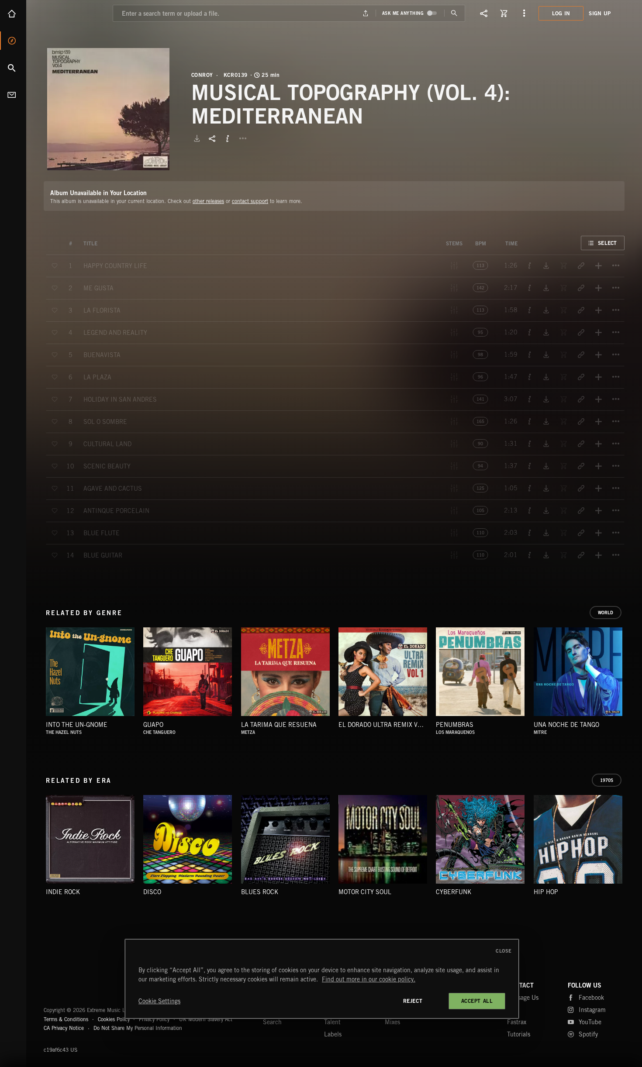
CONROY (202, 75)
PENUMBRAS (454, 724)
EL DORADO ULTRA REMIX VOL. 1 (385, 724)
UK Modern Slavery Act (205, 1019)
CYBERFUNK (453, 891)
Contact (13, 95)
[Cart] (504, 13)
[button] (108, 109)
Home (13, 13)
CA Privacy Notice (64, 1028)
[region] (321, 979)
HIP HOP (546, 891)
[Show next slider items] (631, 676)
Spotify (588, 1034)
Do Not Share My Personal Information (137, 1028)
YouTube (590, 1022)
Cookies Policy (114, 1019)
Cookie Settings (159, 1001)
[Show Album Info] (227, 138)
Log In (561, 13)
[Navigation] (524, 13)
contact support (250, 201)
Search (13, 68)
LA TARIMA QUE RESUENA (279, 724)
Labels (333, 1034)
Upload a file (365, 13)
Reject (413, 1001)
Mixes (392, 1022)
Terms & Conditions (66, 1019)
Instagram (592, 1009)
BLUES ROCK (259, 891)
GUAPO (153, 724)
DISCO (152, 891)
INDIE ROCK (63, 891)
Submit (454, 13)
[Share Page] (484, 13)
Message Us (522, 997)
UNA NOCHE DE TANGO (566, 724)
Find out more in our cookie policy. (368, 979)
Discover (13, 40)
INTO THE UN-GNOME (76, 724)
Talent (332, 1022)
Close (504, 951)
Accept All (477, 1001)
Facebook (591, 997)
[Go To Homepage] (74, 13)
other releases (208, 201)
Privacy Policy (154, 1019)
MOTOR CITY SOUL (364, 891)
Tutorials (518, 1034)
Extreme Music (77, 989)
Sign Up (600, 13)
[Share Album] (212, 138)
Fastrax (516, 1022)
